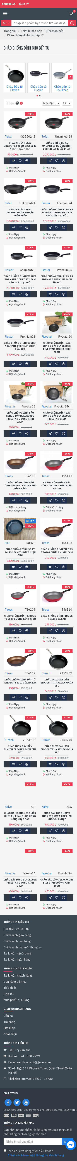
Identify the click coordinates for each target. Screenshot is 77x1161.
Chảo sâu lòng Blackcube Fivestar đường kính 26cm (56, 882)
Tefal (8, 136)
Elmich (46, 673)
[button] (6, 77)
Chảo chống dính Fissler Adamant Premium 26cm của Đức (56, 279)
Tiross (9, 476)
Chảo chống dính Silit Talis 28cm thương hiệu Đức (20, 552)
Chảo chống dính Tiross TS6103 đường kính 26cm (57, 551)
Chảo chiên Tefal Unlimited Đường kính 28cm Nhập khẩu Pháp (56, 146)
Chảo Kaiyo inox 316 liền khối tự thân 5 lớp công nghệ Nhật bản (20, 816)
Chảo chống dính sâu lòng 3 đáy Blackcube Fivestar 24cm (57, 415)
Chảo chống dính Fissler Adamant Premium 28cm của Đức (20, 346)
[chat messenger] (69, 1145)
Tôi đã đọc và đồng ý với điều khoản (35, 1153)
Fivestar (47, 336)
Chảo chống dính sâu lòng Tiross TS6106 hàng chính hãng (20, 485)
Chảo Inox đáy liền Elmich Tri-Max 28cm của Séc (57, 749)
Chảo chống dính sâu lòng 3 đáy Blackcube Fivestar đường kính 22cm (20, 417)
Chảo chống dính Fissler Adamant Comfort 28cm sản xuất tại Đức (20, 279)
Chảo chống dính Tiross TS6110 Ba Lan (57, 617)
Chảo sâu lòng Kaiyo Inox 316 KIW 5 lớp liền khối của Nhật (57, 816)
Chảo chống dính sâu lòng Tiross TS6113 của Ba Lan (56, 485)
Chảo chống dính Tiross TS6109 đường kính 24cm (20, 617)
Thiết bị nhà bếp (31, 31)
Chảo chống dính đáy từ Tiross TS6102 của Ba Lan (20, 681)
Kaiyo (8, 806)
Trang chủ (10, 31)
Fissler (46, 203)
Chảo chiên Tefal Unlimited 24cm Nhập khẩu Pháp (20, 212)
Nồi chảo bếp (55, 31)
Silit (7, 543)
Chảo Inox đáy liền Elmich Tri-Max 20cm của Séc (57, 682)
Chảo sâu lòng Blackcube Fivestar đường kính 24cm (20, 882)
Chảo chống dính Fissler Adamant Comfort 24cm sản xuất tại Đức (56, 212)
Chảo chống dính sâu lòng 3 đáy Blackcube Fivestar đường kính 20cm (57, 348)
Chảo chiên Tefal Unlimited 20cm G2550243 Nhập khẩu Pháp (20, 146)
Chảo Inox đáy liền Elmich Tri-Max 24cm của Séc (20, 749)
